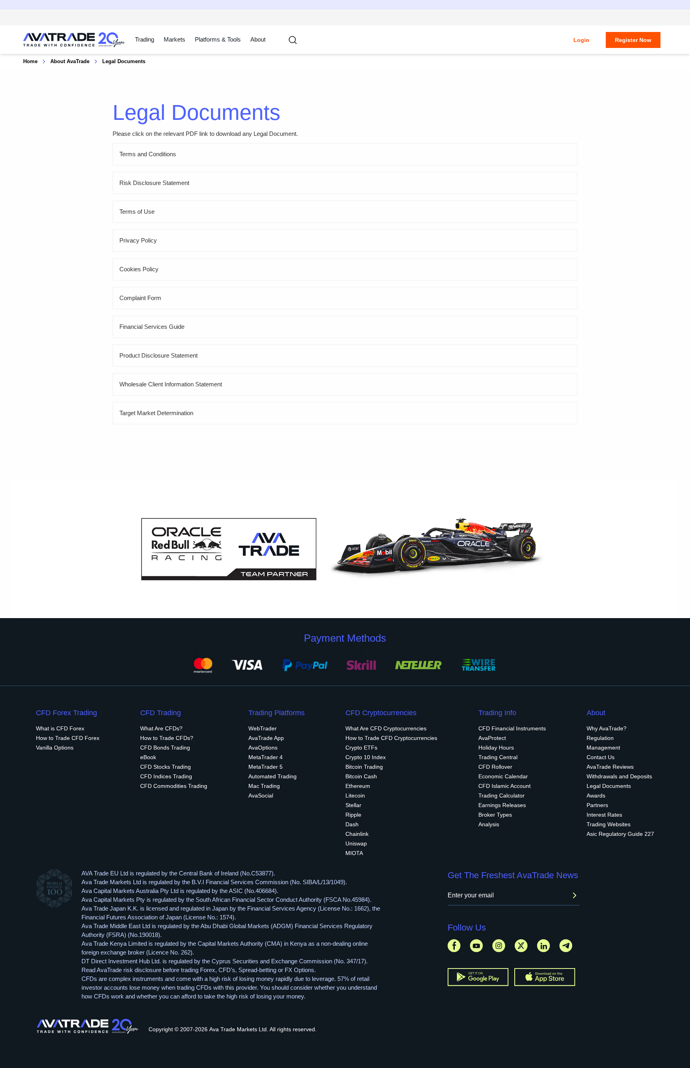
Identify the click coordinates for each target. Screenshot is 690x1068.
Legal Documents (609, 786)
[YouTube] (476, 945)
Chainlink (357, 834)
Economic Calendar (503, 776)
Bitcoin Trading (364, 767)
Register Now (633, 40)
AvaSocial (260, 795)
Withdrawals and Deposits (619, 776)
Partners (597, 805)
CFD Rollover (495, 767)
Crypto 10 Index (365, 757)
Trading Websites (609, 824)
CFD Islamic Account (504, 786)
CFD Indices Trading (166, 776)
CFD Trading (160, 713)
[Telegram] (565, 945)
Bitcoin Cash (361, 776)
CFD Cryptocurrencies (380, 713)
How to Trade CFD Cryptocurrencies (391, 738)
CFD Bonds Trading (165, 747)
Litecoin (355, 795)
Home (30, 61)
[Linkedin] (543, 945)
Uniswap (356, 843)
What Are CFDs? (161, 728)
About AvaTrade (69, 61)
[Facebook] (454, 945)
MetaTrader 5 (265, 767)
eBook (148, 757)
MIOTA (354, 853)
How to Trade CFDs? (166, 738)
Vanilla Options (54, 747)
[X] (521, 945)
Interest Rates (604, 814)
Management (603, 747)
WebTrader (262, 728)
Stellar (353, 805)
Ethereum (357, 786)
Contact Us (601, 757)
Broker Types (495, 814)
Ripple (353, 814)
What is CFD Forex (60, 728)
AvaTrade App (266, 738)
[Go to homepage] (74, 39)
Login (581, 40)
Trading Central (498, 757)
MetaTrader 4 (265, 757)
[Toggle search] (292, 40)
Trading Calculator (501, 795)
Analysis (488, 824)
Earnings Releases (502, 805)
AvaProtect (492, 738)
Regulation (600, 738)
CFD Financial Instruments (512, 728)
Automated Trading (272, 776)
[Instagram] (498, 945)
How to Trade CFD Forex (67, 738)
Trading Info (497, 713)
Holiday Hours (496, 747)
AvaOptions (263, 747)
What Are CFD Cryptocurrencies (385, 728)
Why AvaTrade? (607, 728)
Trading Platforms (276, 713)
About (258, 39)
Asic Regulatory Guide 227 (620, 834)
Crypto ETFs (361, 747)
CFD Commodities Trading (173, 786)
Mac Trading (264, 786)
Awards (596, 795)
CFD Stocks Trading (165, 767)
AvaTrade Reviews (610, 767)
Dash (352, 824)
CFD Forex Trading (66, 713)
